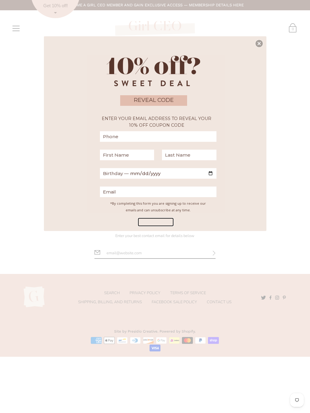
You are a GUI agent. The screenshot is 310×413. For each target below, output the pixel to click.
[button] (259, 43)
